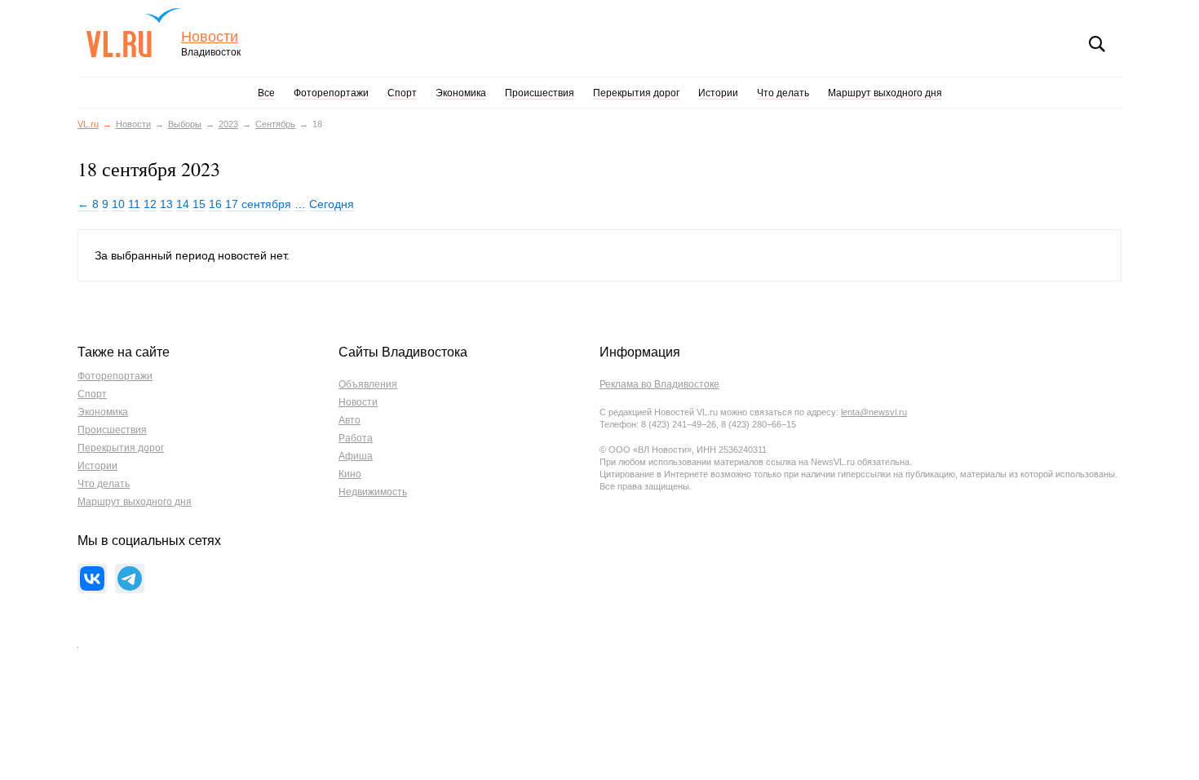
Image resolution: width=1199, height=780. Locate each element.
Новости (209, 37)
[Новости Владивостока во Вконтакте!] (92, 578)
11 (134, 204)
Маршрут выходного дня (885, 93)
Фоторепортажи (331, 93)
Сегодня (331, 204)
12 (150, 204)
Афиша (355, 456)
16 (215, 204)
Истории (718, 93)
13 (166, 204)
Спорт (402, 93)
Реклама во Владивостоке (659, 384)
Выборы (184, 124)
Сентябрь (275, 124)
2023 (228, 124)
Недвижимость (372, 492)
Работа (355, 438)
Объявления (367, 384)
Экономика (461, 93)
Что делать (783, 93)
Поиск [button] (1097, 44)
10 (118, 204)
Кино (349, 474)
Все (266, 93)
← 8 (88, 204)
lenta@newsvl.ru (874, 412)
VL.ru (133, 32)
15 (199, 204)
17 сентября (258, 204)
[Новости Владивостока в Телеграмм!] (129, 578)
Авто (349, 420)
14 (182, 204)
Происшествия (539, 93)
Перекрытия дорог (636, 93)
